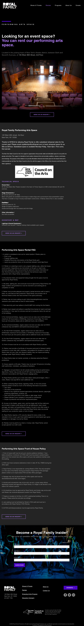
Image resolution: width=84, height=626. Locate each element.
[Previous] (4, 84)
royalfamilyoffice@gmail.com (31, 144)
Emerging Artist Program (29, 594)
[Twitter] (69, 595)
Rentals (24, 590)
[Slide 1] (40, 106)
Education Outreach (28, 598)
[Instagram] (73, 595)
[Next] (80, 84)
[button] (58, 5)
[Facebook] (65, 595)
